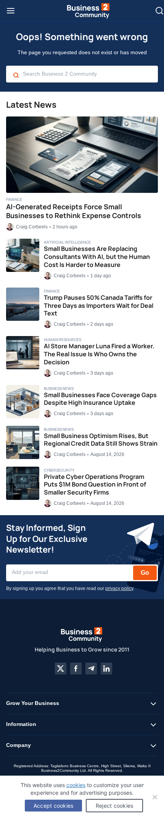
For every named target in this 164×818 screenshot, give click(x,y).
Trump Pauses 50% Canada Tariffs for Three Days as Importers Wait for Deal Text (98, 305)
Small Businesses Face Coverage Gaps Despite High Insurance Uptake (100, 399)
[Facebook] (76, 669)
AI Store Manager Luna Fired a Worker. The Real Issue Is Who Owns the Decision (99, 354)
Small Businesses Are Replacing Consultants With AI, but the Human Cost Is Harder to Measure (97, 256)
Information (21, 724)
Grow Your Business (32, 703)
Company (18, 745)
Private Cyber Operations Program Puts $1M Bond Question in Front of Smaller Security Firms (95, 484)
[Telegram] (91, 669)
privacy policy (119, 588)
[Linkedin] (106, 669)
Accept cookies (54, 805)
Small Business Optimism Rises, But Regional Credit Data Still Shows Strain (101, 440)
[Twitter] (61, 669)
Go (145, 572)
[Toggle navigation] (10, 10)
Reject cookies (114, 805)
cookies (75, 785)
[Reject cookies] (154, 797)
